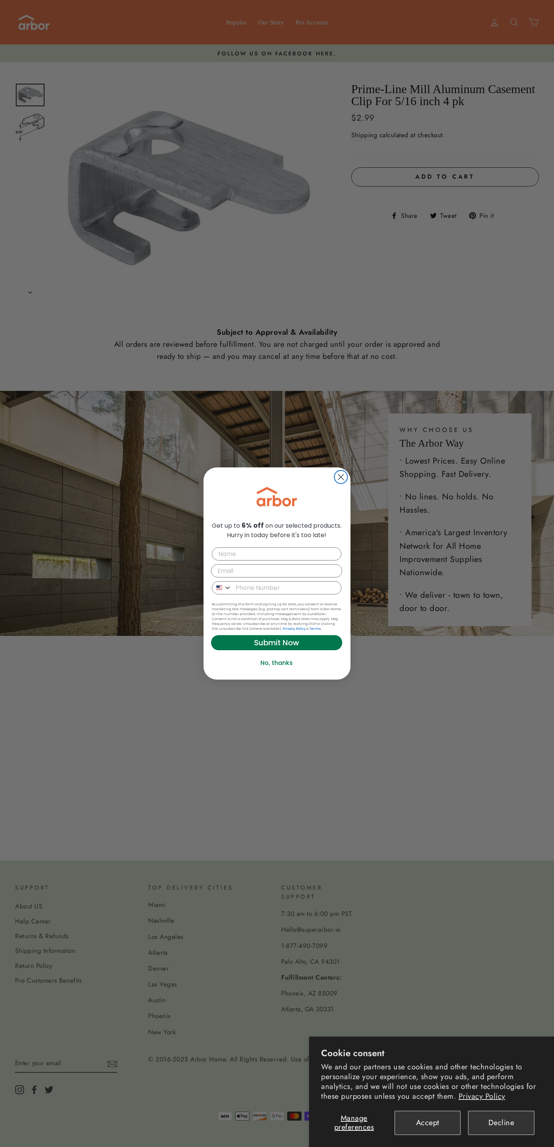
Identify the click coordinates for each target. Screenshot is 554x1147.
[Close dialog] (340, 477)
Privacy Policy (482, 1096)
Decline (501, 1122)
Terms (315, 628)
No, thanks (276, 662)
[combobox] (222, 588)
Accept (427, 1122)
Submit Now (276, 642)
